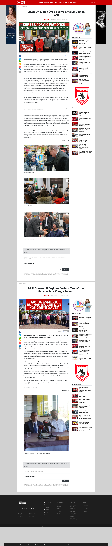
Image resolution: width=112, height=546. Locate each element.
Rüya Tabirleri (86, 510)
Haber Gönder (31, 516)
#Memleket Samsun (62, 257)
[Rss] (30, 508)
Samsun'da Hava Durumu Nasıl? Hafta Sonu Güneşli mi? (85, 47)
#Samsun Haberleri (27, 258)
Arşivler (47, 509)
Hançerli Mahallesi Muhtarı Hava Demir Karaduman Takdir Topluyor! (85, 124)
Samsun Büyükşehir (30, 64)
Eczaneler (72, 510)
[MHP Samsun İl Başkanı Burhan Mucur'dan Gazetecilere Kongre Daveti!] (44, 313)
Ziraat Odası (27, 71)
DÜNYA (56, 2)
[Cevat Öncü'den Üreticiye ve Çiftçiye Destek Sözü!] (44, 37)
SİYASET (52, 2)
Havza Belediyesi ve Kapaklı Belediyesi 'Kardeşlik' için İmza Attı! (85, 153)
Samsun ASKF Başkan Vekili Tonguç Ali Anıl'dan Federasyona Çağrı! (85, 75)
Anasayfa (20, 6)
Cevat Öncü (36, 109)
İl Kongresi (62, 341)
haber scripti (60, 526)
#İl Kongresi (40, 471)
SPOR (71, 2)
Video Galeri (48, 504)
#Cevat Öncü (26, 257)
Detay (84, 544)
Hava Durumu (73, 505)
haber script (71, 526)
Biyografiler (86, 508)
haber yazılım (66, 526)
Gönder (65, 269)
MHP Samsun (47, 344)
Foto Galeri (48, 502)
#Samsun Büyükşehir (34, 257)
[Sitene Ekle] (34, 508)
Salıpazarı (52, 64)
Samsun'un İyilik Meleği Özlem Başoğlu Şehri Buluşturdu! (84, 130)
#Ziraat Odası (54, 257)
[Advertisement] (56, 536)
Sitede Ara (86, 505)
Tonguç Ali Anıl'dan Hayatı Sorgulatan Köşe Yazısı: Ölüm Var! (85, 58)
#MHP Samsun (27, 471)
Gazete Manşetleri (74, 519)
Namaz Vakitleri (73, 508)
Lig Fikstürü (72, 511)
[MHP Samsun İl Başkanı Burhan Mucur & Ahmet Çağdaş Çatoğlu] (46, 423)
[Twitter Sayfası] (20, 508)
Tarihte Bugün (73, 513)
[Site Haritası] (32, 508)
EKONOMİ (61, 2)
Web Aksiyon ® (91, 525)
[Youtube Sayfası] (25, 508)
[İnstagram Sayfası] (23, 508)
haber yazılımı (50, 526)
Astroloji (85, 511)
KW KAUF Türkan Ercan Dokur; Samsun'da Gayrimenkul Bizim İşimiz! (85, 140)
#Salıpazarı (48, 257)
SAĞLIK (67, 2)
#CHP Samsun (42, 257)
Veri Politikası (20, 516)
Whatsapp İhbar (32, 514)
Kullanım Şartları (32, 513)
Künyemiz (48, 512)
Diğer (74, 2)
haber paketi (55, 526)
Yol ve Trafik (72, 506)
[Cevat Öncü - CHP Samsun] (46, 157)
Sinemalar (72, 514)
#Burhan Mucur (34, 471)
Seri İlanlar (72, 516)
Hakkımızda (20, 513)
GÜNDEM (46, 2)
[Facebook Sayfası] (18, 508)
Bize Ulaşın (47, 514)
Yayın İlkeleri (20, 514)
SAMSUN (41, 2)
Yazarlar (47, 507)
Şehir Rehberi (73, 518)
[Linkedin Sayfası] (27, 508)
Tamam (90, 544)
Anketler (85, 506)
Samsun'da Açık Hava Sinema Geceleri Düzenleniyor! (84, 42)
